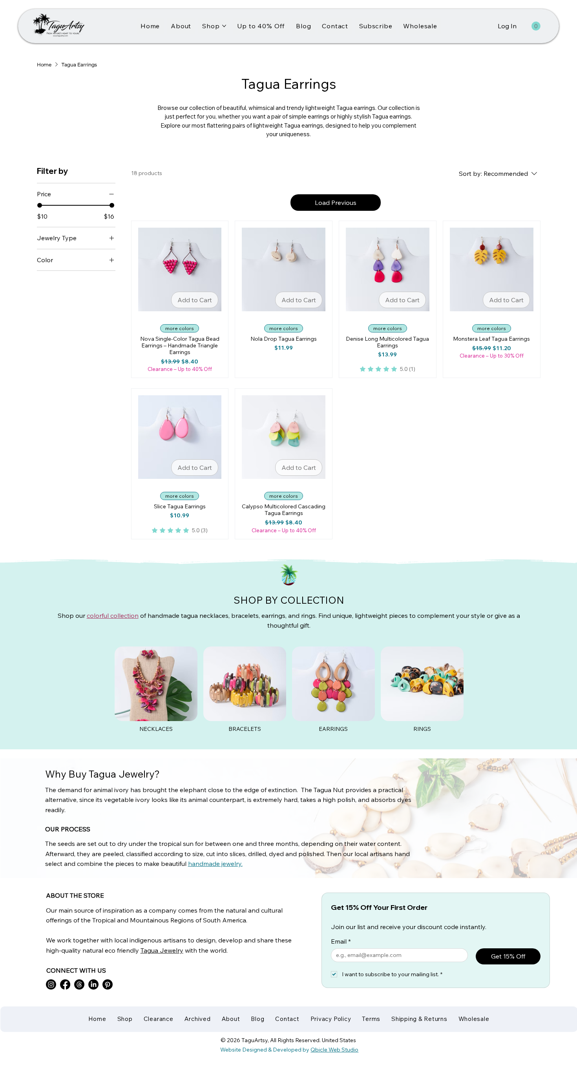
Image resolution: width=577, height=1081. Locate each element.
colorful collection (113, 615)
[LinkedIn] (93, 984)
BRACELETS (244, 728)
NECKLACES (156, 728)
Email (341, 941)
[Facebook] (65, 984)
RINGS (422, 728)
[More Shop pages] (224, 26)
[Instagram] (51, 984)
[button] (535, 26)
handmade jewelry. (215, 863)
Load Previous (335, 202)
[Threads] (79, 984)
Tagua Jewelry (162, 950)
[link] (387, 369)
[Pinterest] (107, 984)
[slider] (39, 205)
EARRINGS (333, 728)
